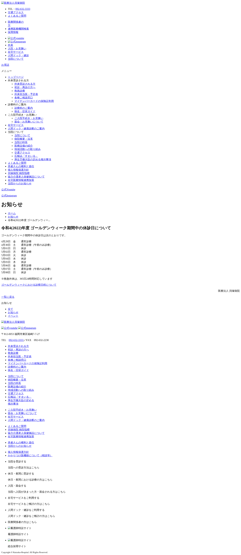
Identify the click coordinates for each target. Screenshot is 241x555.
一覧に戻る (7, 296)
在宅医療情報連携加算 (21, 180)
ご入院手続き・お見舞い (28, 118)
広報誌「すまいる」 (26, 156)
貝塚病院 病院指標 (19, 173)
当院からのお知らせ (19, 183)
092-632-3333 (22, 9)
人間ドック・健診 (18, 55)
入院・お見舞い (17, 48)
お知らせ (13, 216)
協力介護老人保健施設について (26, 176)
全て (10, 309)
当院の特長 (21, 142)
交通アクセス (16, 12)
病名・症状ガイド (24, 111)
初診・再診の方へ (24, 87)
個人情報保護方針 (18, 169)
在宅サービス (16, 52)
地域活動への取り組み (27, 149)
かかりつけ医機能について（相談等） (30, 455)
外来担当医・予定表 (26, 94)
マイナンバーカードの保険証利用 (34, 101)
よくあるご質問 (17, 15)
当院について (16, 58)
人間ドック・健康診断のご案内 (26, 128)
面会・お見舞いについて (28, 121)
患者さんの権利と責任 (21, 166)
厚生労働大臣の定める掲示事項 (32, 159)
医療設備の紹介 (23, 145)
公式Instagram (9, 195)
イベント (13, 315)
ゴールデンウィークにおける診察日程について (28, 284)
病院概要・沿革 (23, 138)
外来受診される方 (24, 83)
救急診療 (19, 90)
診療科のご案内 (23, 108)
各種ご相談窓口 (23, 97)
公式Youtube (8, 189)
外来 (10, 45)
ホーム (12, 213)
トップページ (16, 77)
